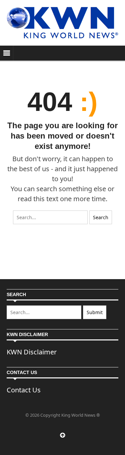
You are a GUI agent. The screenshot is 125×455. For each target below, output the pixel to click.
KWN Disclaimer (32, 351)
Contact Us (24, 389)
